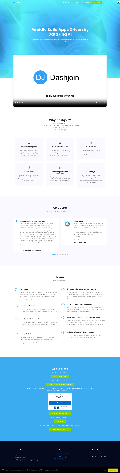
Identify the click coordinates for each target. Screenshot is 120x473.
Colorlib (36, 461)
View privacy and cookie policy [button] (49, 470)
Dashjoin (17, 2)
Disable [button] (104, 470)
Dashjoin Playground (60, 376)
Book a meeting (58, 459)
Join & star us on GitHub (60, 429)
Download (60, 421)
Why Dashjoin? (66, 2)
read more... (23, 247)
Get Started (97, 2)
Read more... (39, 300)
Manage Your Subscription (60, 413)
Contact (88, 2)
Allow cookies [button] (113, 470)
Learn (81, 2)
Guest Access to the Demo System (60, 384)
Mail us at (61, 457)
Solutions (75, 2)
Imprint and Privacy (20, 457)
